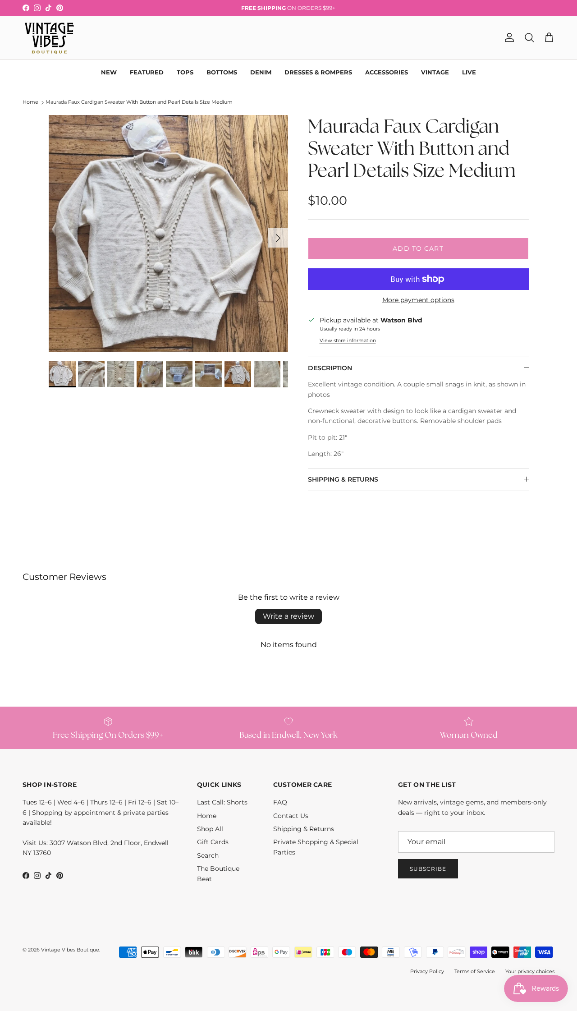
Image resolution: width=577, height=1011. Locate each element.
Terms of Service (474, 971)
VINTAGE (435, 71)
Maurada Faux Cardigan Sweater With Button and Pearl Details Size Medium (139, 102)
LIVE (469, 71)
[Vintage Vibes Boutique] (48, 38)
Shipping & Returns (303, 829)
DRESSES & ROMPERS (318, 71)
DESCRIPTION (330, 368)
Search (208, 855)
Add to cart (418, 248)
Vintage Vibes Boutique (70, 950)
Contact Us (290, 816)
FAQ (280, 802)
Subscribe (428, 868)
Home (30, 102)
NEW (109, 71)
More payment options (418, 300)
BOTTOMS (221, 71)
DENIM (260, 71)
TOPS (185, 71)
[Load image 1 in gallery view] (168, 233)
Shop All (210, 829)
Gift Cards (213, 842)
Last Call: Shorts (222, 802)
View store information (348, 340)
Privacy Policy (427, 971)
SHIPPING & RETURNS (343, 479)
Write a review (288, 616)
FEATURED (147, 71)
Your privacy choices (529, 971)
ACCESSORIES (386, 71)
